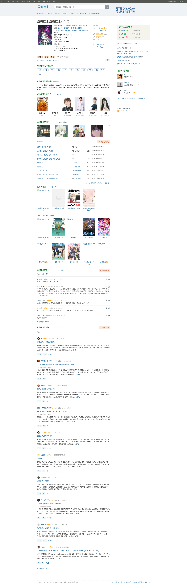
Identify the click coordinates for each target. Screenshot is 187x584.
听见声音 (40, 458)
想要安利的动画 (122, 60)
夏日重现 (57, 262)
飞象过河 (77, 151)
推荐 (107, 60)
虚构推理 (40, 163)
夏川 (42, 477)
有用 (108, 279)
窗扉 (38, 279)
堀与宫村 (72, 262)
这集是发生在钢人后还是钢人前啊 (47, 174)
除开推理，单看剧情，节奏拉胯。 (48, 528)
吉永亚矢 (66, 28)
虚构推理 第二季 (43, 208)
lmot (125, 90)
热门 (38, 274)
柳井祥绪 (73, 28)
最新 (43, 274)
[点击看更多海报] (45, 35)
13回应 (49, 518)
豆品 (53, 1)
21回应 (50, 354)
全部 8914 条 (60, 270)
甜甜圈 (43, 455)
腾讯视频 (122, 30)
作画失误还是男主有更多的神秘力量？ (49, 159)
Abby (38, 287)
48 (40, 379)
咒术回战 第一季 (89, 262)
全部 (136, 43)
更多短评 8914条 (44, 322)
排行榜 (65, 13)
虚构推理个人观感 (43, 481)
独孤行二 (40, 300)
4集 (59, 70)
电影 (13, 1)
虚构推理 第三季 (58, 208)
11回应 (50, 540)
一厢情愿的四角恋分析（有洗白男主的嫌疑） (52, 411)
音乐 (18, 1)
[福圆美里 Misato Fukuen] (92, 104)
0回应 (49, 426)
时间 (48, 1)
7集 (77, 70)
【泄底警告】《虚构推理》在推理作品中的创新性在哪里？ (56, 364)
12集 (39, 74)
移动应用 (147, 582)
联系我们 (128, 582)
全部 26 (60, 94)
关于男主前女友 (42, 170)
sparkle (76, 155)
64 (40, 354)
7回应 (49, 379)
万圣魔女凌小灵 (46, 361)
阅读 (39, 1)
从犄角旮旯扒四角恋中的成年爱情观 (49, 504)
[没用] (44, 379)
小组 (33, 1)
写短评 (41, 60)
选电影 (49, 13)
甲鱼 (75, 147)
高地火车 (126, 83)
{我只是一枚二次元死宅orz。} (126, 64)
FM (44, 1)
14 (40, 540)
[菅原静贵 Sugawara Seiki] (55, 104)
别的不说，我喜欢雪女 (44, 147)
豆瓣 (2, 1)
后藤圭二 (61, 26)
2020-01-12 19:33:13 (59, 300)
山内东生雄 (83, 26)
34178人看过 (131, 98)
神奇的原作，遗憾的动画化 (46, 342)
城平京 (79, 28)
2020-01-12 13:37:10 (56, 279)
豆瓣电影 (45, 7)
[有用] (39, 563)
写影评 (49, 60)
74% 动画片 (100, 47)
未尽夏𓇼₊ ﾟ (44, 547)
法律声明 (134, 582)
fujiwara (76, 174)
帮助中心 (140, 582)
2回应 (49, 448)
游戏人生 (103, 237)
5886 (75, 163)
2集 (46, 70)
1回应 (48, 401)
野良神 (72, 237)
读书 (7, 1)
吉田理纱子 (75, 26)
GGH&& (39, 316)
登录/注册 (181, 1)
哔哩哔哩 (122, 37)
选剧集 (57, 13)
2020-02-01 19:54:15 (57, 287)
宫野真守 (68, 30)
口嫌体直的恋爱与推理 (44, 436)
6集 (71, 70)
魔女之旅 (88, 237)
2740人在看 (121, 98)
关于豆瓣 (114, 582)
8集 (84, 70)
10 (40, 426)
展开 (74, 350)
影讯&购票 (40, 13)
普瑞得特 (44, 524)
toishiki (76, 159)
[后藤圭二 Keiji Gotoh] (42, 104)
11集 (102, 70)
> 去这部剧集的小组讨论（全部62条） (98, 183)
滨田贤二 (87, 30)
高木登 (60, 28)
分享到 (55, 60)
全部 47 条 (59, 327)
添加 (64, 122)
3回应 (48, 471)
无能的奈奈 (42, 262)
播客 (23, 1)
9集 (90, 70)
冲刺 (38, 308)
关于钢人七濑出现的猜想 (45, 151)
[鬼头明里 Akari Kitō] (67, 104)
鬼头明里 (61, 30)
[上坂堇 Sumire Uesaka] (105, 104)
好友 (47, 274)
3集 (52, 70)
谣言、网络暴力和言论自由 (46, 389)
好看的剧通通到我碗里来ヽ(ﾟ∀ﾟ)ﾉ (128, 57)
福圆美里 (74, 30)
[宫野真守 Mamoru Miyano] (80, 104)
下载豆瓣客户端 (171, 1)
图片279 (59, 122)
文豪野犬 (103, 262)
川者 (42, 432)
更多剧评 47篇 (43, 568)
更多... (57, 32)
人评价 (102, 30)
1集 (40, 70)
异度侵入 (57, 237)
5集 (65, 70)
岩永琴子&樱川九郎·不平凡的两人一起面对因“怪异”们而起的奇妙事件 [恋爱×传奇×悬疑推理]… (68, 551)
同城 (28, 1)
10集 (96, 70)
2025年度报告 (94, 13)
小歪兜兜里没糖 (46, 408)
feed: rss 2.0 (123, 111)
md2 (42, 338)
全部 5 (54, 187)
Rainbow (43, 385)
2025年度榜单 (81, 13)
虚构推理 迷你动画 (74, 208)
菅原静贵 (68, 26)
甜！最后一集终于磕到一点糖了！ (47, 155)
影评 (71, 13)
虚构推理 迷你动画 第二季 (89, 209)
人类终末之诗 (121, 48)
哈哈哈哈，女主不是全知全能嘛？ (47, 178)
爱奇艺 (121, 34)
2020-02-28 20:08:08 (59, 316)
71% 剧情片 (100, 44)
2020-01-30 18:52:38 (56, 308)
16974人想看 (141, 98)
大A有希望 (77, 170)
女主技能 (40, 167)
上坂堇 (81, 30)
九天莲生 (44, 500)
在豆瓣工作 (121, 582)
